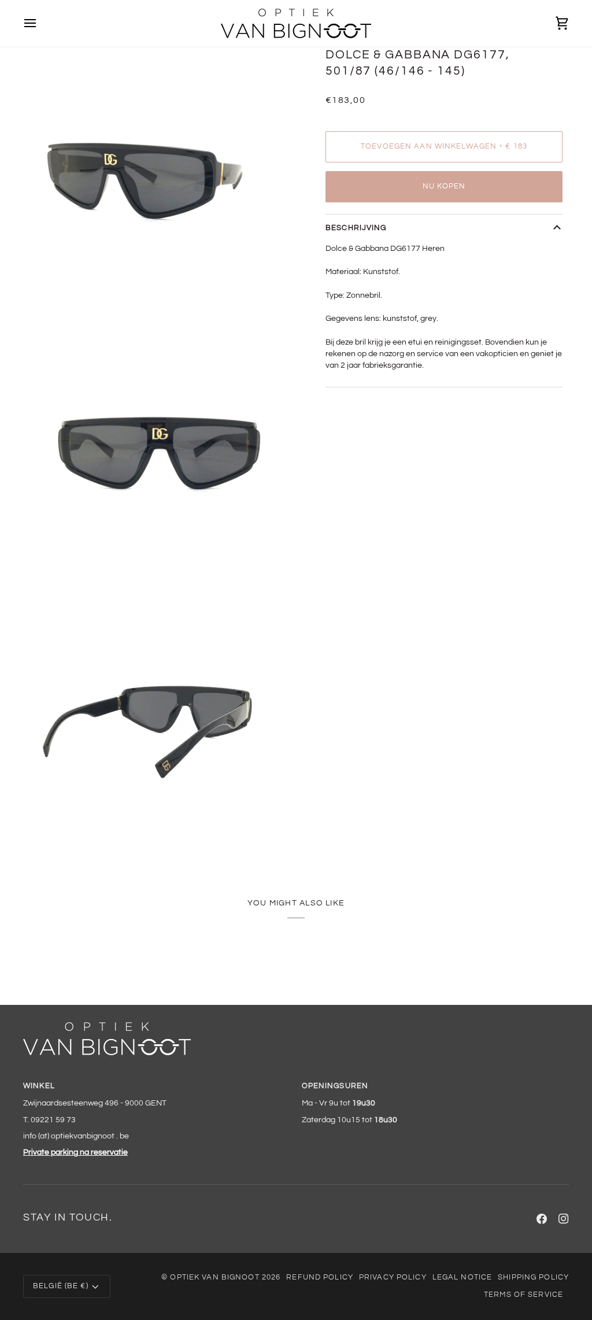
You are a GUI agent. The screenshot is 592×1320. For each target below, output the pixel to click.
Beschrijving (356, 228)
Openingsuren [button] (335, 1086)
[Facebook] (541, 1219)
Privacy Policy (393, 1277)
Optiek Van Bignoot (214, 1277)
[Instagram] (563, 1219)
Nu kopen (444, 186)
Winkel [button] (39, 1086)
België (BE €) (60, 1286)
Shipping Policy (533, 1277)
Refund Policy (319, 1277)
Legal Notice (462, 1277)
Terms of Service (523, 1295)
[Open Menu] (40, 23)
